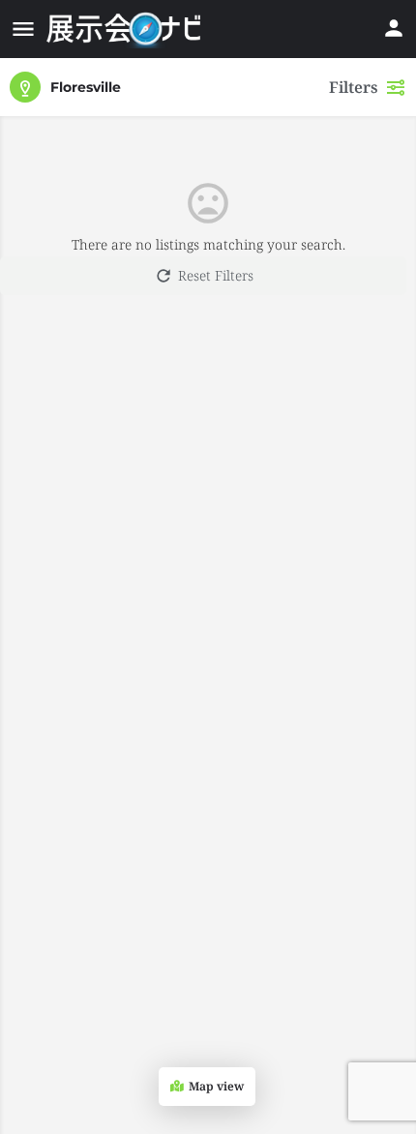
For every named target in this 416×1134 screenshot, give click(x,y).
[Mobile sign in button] (393, 28)
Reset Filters (215, 275)
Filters (353, 87)
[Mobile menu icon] (23, 29)
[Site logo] (125, 29)
